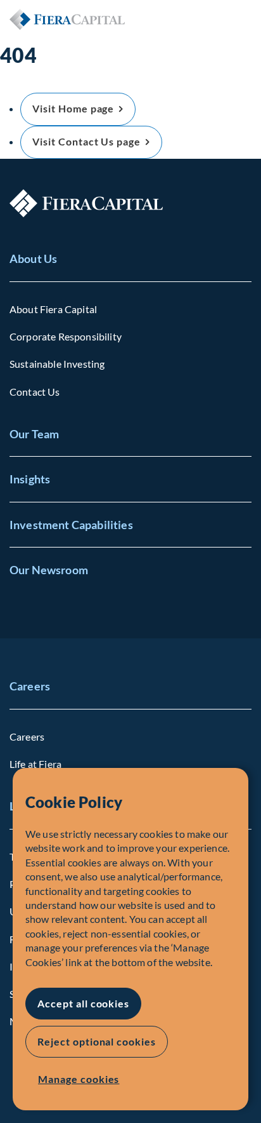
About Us (33, 259)
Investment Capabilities (71, 525)
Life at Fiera (35, 764)
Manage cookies (78, 1079)
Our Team (34, 434)
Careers (30, 686)
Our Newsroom (49, 570)
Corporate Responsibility (66, 336)
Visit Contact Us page (86, 141)
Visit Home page (73, 108)
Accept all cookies (83, 1003)
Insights (30, 479)
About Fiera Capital (53, 309)
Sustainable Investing (57, 364)
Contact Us (35, 392)
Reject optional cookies (96, 1041)
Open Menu (241, 19)
